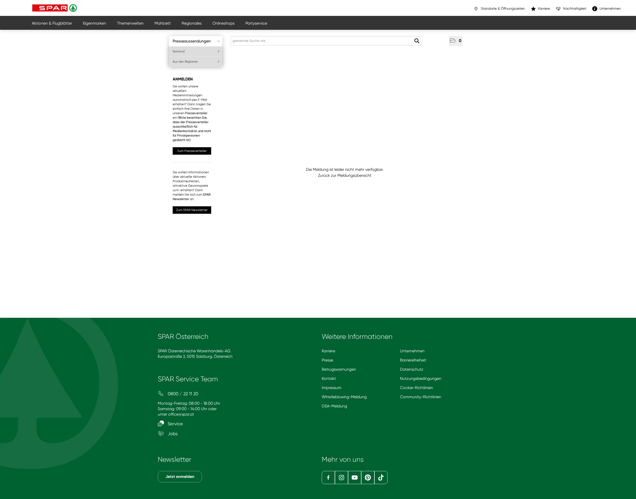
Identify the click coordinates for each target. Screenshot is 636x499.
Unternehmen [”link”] (609, 8)
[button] (455, 41)
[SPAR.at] (55, 8)
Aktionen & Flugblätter (52, 23)
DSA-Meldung (334, 406)
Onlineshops (223, 23)
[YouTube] (354, 477)
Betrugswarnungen (339, 369)
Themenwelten (130, 23)
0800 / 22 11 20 (182, 393)
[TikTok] (381, 477)
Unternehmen (412, 351)
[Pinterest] (367, 477)
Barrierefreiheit (413, 360)
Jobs (172, 433)
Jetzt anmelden (179, 476)
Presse (327, 360)
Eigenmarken (94, 23)
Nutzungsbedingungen (420, 378)
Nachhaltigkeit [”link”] (574, 8)
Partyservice (256, 23)
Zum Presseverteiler (192, 151)
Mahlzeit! (163, 23)
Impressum (331, 387)
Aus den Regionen (185, 61)
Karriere (328, 351)
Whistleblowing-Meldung (344, 396)
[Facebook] (328, 477)
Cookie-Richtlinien (416, 387)
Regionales (191, 23)
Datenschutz (411, 369)
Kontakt (329, 378)
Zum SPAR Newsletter (192, 210)
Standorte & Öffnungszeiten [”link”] (502, 8)
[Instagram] (341, 477)
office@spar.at (181, 414)
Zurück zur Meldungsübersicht (344, 175)
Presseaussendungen (192, 41)
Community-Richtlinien (420, 396)
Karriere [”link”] (543, 8)
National (179, 51)
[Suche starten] (416, 41)
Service (174, 423)
